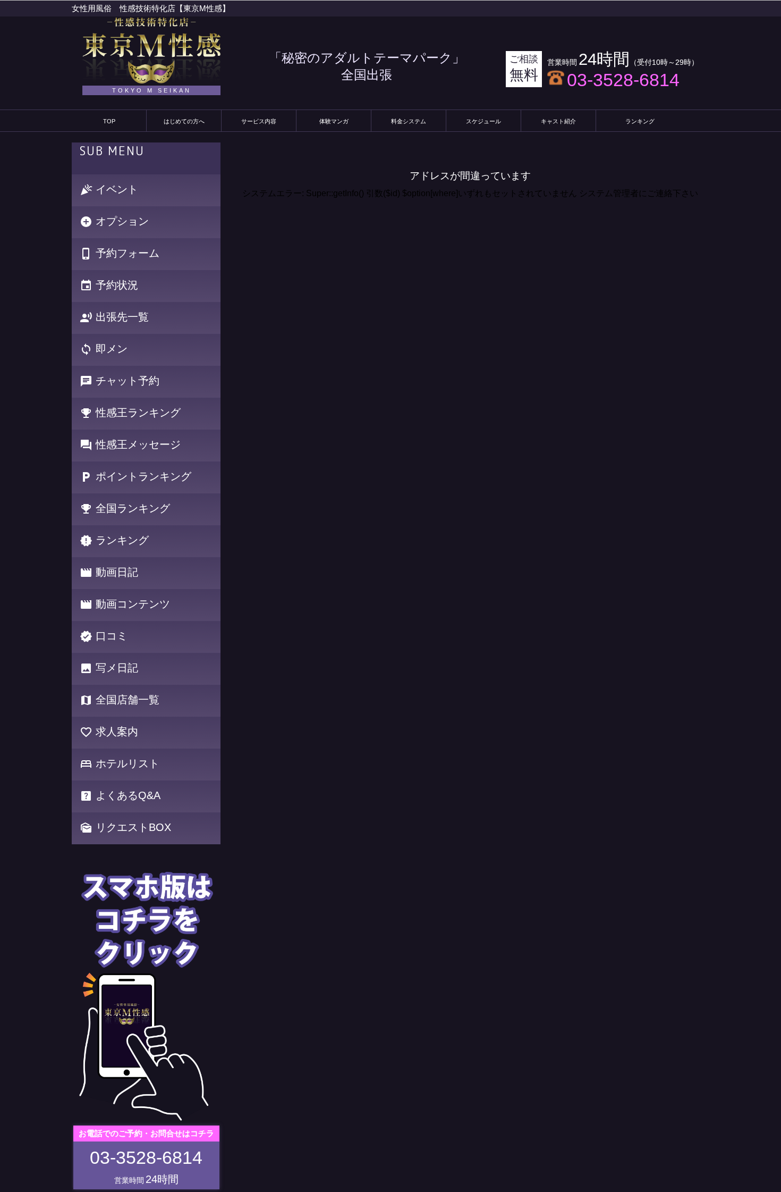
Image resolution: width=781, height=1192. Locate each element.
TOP (109, 121)
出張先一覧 (114, 317)
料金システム (408, 121)
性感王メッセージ (130, 445)
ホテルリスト (119, 764)
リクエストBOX (125, 828)
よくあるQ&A (120, 796)
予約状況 (109, 285)
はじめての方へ (184, 121)
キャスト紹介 (558, 121)
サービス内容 (258, 121)
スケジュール (483, 121)
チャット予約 (119, 381)
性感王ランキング (130, 413)
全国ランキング (125, 509)
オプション (114, 222)
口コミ (104, 636)
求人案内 (109, 732)
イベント (109, 190)
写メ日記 (109, 668)
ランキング (640, 121)
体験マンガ (334, 121)
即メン (104, 349)
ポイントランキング (135, 477)
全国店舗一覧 (119, 700)
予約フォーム (119, 254)
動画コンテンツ (125, 604)
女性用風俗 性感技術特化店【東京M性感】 (151, 8)
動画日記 (109, 573)
